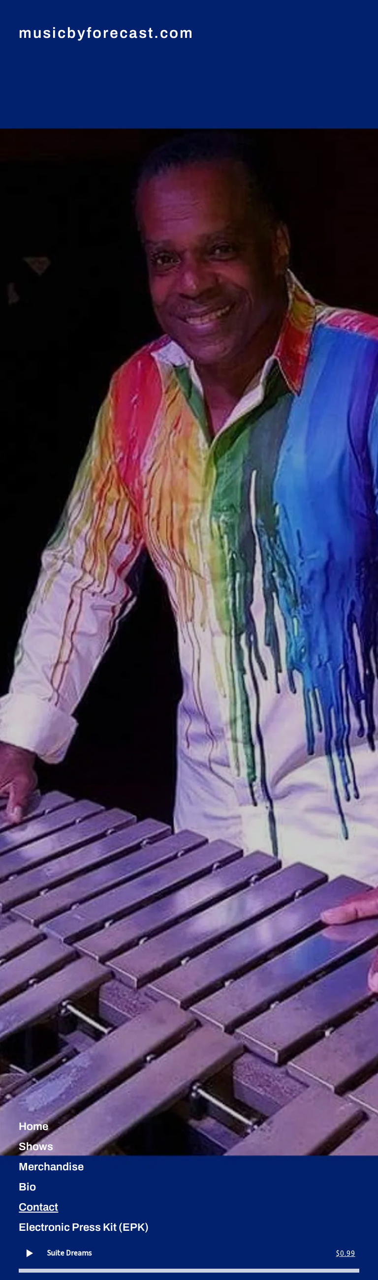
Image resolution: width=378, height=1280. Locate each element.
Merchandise (51, 1166)
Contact (38, 1207)
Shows (36, 1146)
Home (33, 1126)
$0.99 (345, 1253)
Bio (27, 1187)
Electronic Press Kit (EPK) (84, 1227)
